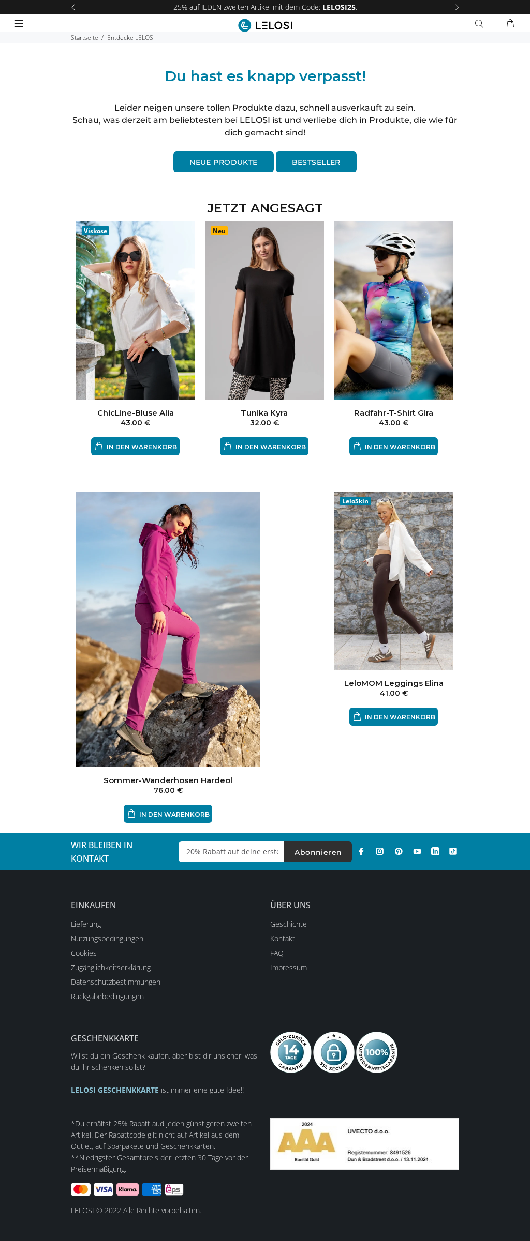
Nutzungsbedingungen (107, 938)
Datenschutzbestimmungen (115, 982)
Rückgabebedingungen (107, 996)
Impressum (288, 967)
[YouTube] (417, 851)
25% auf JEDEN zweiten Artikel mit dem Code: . (265, 7)
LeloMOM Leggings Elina (394, 683)
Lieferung (86, 924)
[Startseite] (265, 25)
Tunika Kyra (264, 413)
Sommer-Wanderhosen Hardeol (168, 780)
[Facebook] (361, 851)
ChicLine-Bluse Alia (135, 413)
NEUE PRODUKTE (223, 162)
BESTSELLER (316, 162)
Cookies (84, 953)
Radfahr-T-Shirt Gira (393, 413)
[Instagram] (380, 851)
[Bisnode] (364, 1143)
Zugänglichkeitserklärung (111, 967)
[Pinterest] (398, 851)
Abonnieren (318, 852)
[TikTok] (453, 851)
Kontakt (282, 938)
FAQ (277, 953)
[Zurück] (73, 7)
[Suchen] (481, 24)
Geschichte (288, 924)
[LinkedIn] (435, 851)
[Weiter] (457, 7)
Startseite (84, 37)
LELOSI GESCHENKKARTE (115, 1090)
